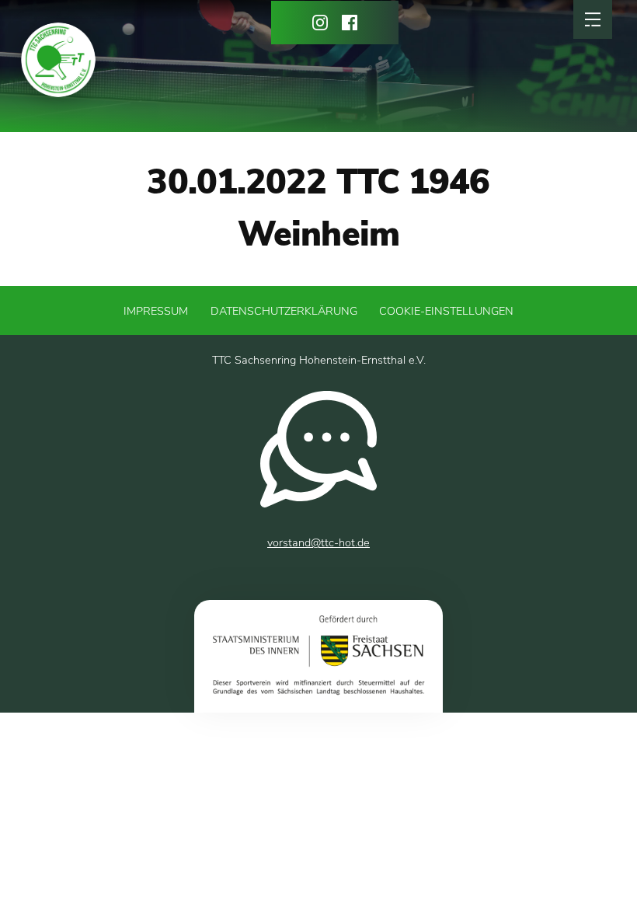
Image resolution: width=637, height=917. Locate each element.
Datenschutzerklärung (284, 311)
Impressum (156, 311)
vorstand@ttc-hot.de (318, 542)
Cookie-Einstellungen (446, 311)
